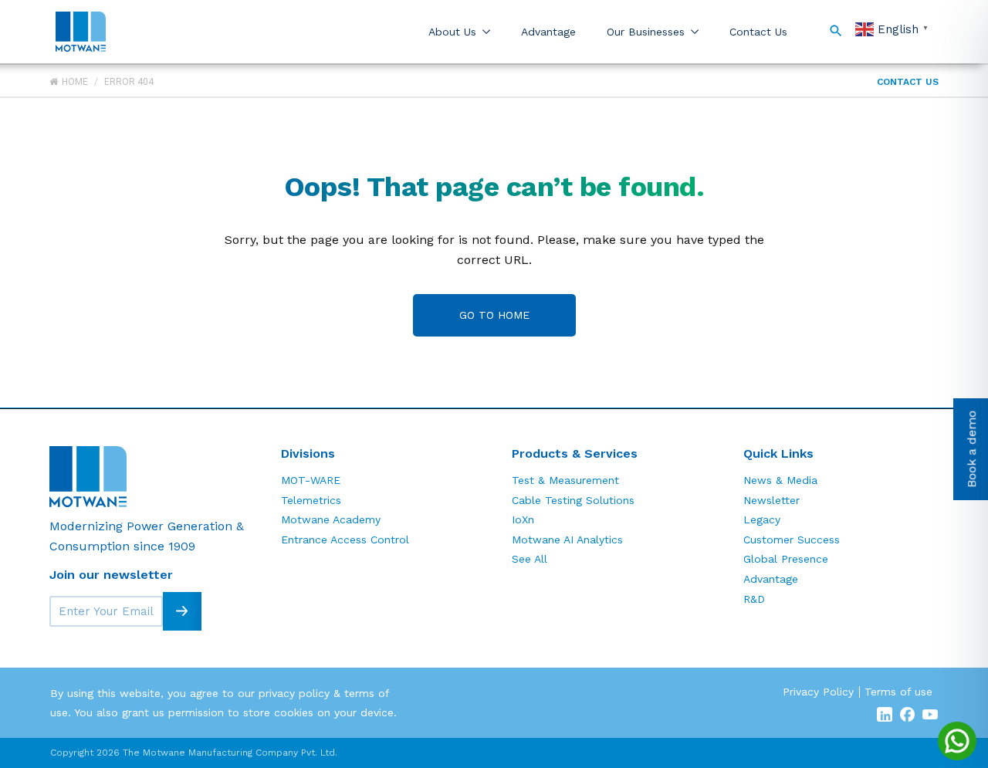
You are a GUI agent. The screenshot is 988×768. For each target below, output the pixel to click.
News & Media (780, 480)
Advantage (548, 31)
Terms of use (898, 691)
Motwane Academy (331, 519)
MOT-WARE (310, 480)
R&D (754, 599)
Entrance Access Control (345, 539)
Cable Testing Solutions (573, 500)
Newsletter (771, 500)
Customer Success (791, 539)
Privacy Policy (818, 691)
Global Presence (785, 559)
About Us (452, 31)
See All (529, 559)
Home (75, 81)
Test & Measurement (565, 480)
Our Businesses (646, 31)
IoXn (523, 519)
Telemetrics (311, 500)
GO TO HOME (494, 315)
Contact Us (758, 31)
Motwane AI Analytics (567, 539)
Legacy (761, 519)
